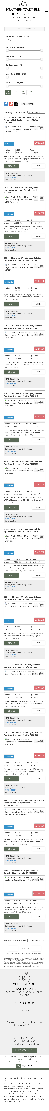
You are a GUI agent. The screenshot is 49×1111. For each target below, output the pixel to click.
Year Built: (16, 74)
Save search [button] (8, 92)
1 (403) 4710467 (10, 177)
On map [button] (23, 92)
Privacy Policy (24, 1059)
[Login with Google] (11, 105)
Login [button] (27, 103)
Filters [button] (40, 92)
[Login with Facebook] (6, 105)
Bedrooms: (14, 56)
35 (27, 948)
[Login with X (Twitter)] (16, 105)
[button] (16, 1003)
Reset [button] (31, 92)
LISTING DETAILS (11, 166)
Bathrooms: (14, 65)
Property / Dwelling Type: (17, 36)
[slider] (7, 50)
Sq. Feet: (15, 83)
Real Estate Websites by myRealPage (24, 1062)
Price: (15, 47)
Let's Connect (24, 1050)
